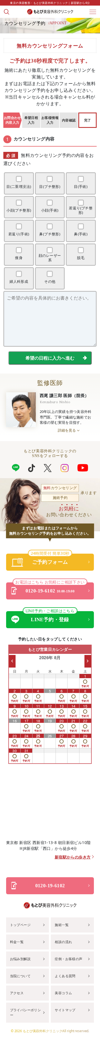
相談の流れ (63, 941)
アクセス (17, 993)
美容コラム (63, 993)
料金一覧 (17, 941)
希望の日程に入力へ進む (50, 358)
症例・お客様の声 (68, 959)
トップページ (20, 924)
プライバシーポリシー (25, 1012)
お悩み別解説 (20, 959)
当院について (20, 976)
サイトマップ (65, 1010)
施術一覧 (62, 924)
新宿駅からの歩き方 (73, 857)
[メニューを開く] (92, 12)
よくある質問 (65, 976)
